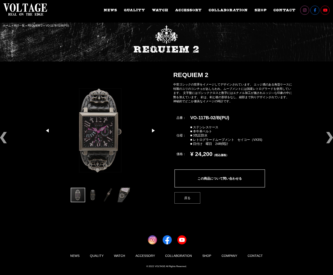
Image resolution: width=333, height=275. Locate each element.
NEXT (321, 128)
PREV (11, 128)
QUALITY (134, 10)
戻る (187, 198)
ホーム (7, 25)
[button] (47, 130)
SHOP (261, 10)
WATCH (160, 10)
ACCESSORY (188, 10)
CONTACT (284, 10)
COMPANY (229, 256)
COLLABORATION (228, 10)
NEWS (110, 10)
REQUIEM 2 (35, 25)
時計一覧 (19, 25)
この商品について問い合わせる (220, 178)
